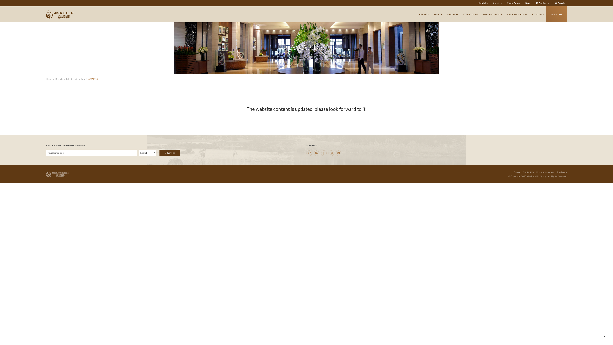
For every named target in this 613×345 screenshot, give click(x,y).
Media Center (514, 3)
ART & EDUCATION (517, 14)
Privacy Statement (545, 172)
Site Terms (562, 172)
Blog (527, 3)
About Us (497, 3)
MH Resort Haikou (75, 79)
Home (49, 79)
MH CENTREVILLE (492, 14)
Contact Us (528, 172)
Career (517, 172)
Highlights (483, 3)
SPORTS (438, 14)
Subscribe (170, 152)
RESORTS (423, 14)
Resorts (59, 79)
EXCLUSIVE (538, 14)
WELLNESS (452, 14)
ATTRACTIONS (470, 14)
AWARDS (93, 79)
